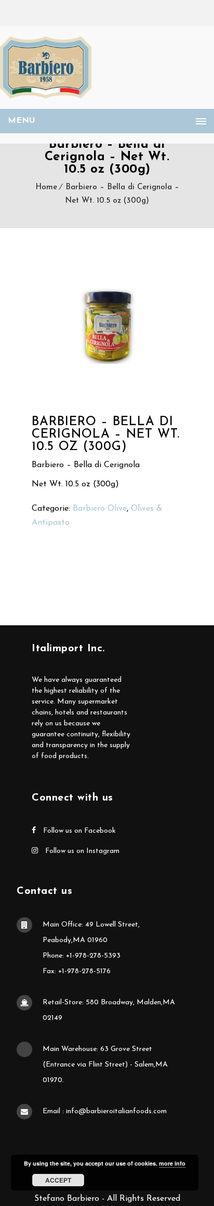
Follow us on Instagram (81, 851)
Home (46, 187)
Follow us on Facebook (78, 831)
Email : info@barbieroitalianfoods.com (105, 1111)
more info (172, 1163)
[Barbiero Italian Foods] (45, 67)
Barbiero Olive (100, 508)
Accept (58, 1180)
